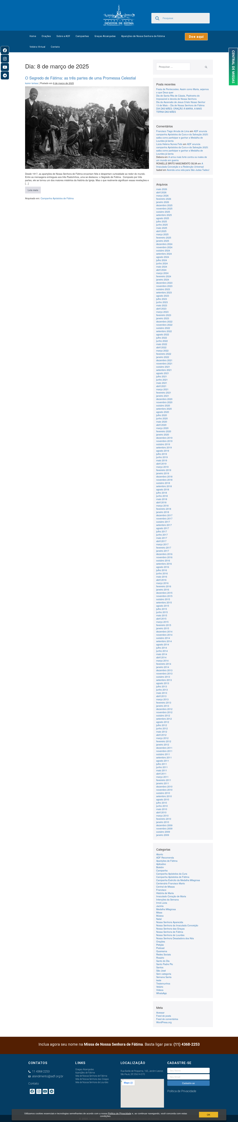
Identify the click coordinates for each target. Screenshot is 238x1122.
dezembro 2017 (164, 515)
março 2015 (162, 621)
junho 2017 (162, 534)
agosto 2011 (162, 760)
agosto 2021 (162, 373)
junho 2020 (162, 418)
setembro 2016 (164, 563)
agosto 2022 (162, 334)
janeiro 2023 (162, 318)
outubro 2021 (163, 366)
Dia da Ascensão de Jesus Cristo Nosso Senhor (180, 102)
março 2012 (162, 738)
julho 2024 (161, 260)
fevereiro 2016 (163, 586)
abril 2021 (161, 386)
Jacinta (160, 906)
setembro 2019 (164, 447)
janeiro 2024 (162, 279)
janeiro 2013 (162, 705)
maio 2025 (161, 227)
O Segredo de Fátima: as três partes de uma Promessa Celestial (80, 78)
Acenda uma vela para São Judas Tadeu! (188, 169)
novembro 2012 (164, 712)
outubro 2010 (163, 793)
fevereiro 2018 (163, 508)
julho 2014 (161, 647)
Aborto (159, 854)
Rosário (160, 957)
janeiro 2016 (162, 589)
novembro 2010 (164, 789)
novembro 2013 (164, 673)
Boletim (160, 867)
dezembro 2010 (164, 786)
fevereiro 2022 (163, 353)
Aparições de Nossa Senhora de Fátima (143, 36)
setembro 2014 (164, 641)
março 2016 (162, 583)
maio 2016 (161, 576)
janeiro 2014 (162, 667)
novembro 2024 (164, 247)
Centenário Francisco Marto (170, 883)
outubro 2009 (163, 831)
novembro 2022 (164, 324)
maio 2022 (161, 344)
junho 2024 (162, 263)
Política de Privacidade (119, 1113)
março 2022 (162, 350)
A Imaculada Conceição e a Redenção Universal (180, 165)
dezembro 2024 (164, 244)
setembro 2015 (164, 602)
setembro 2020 (164, 408)
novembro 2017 (164, 518)
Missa (159, 912)
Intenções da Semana (167, 899)
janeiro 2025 (162, 240)
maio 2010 (161, 809)
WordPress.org (164, 1022)
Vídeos (159, 990)
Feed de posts (163, 1015)
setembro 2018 (164, 486)
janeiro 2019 (162, 473)
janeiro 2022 (162, 357)
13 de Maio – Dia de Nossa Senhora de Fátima (180, 105)
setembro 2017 (164, 525)
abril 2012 (161, 734)
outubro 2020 (163, 405)
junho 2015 (162, 612)
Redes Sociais (163, 954)
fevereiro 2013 (163, 702)
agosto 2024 (162, 257)
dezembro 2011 (164, 747)
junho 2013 (162, 689)
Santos (159, 967)
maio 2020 (161, 421)
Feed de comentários (167, 1019)
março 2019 (162, 466)
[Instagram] (5, 58)
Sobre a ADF (63, 36)
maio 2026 (161, 189)
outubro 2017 (163, 521)
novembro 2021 (164, 363)
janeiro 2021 (162, 395)
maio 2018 (161, 499)
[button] (196, 36)
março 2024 (162, 273)
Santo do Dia (163, 960)
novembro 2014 (164, 634)
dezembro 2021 (164, 360)
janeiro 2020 (162, 434)
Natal (159, 918)
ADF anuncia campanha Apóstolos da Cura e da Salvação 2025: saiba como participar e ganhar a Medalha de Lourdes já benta (182, 135)
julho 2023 (161, 298)
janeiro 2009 (162, 835)
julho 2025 (161, 221)
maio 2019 (161, 460)
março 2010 (162, 815)
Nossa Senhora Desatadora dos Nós (175, 938)
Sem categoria (163, 973)
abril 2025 (161, 231)
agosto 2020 (162, 412)
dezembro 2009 (164, 825)
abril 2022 (161, 347)
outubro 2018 (163, 483)
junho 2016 (162, 573)
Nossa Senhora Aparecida (169, 922)
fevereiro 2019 (163, 470)
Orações (46, 36)
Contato (55, 47)
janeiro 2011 (162, 783)
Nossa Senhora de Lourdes (170, 935)
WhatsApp (161, 993)
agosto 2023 (162, 295)
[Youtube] (5, 67)
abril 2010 (161, 812)
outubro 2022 (163, 328)
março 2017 (162, 544)
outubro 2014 (163, 638)
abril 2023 (161, 308)
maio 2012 (161, 731)
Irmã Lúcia (161, 902)
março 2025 (162, 234)
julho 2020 (161, 415)
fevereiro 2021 (163, 392)
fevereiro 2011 (163, 780)
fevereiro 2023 (163, 315)
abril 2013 (161, 696)
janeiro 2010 (162, 822)
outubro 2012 (163, 715)
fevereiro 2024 (163, 276)
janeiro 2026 (162, 202)
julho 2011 (161, 763)
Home (33, 36)
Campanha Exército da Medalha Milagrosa (178, 880)
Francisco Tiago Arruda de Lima (172, 131)
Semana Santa (163, 977)
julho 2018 (161, 492)
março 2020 (162, 428)
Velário (159, 986)
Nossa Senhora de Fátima (169, 931)
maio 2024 (161, 266)
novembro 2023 (164, 286)
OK (208, 1114)
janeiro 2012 (162, 744)
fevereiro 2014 (163, 663)
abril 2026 (161, 192)
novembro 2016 (164, 557)
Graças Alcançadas (105, 36)
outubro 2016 (163, 560)
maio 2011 (161, 770)
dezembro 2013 (164, 670)
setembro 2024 (164, 253)
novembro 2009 (164, 828)
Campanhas (82, 36)
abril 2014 (161, 657)
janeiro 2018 (162, 512)
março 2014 (162, 660)
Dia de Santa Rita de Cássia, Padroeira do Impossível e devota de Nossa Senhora (178, 97)
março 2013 (162, 699)
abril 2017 (161, 541)
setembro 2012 (164, 718)
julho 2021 (161, 376)
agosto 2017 (162, 528)
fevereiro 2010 (163, 818)
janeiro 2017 (162, 550)
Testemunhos (163, 983)
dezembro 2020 (164, 399)
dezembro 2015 (164, 592)
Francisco (161, 889)
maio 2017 (161, 537)
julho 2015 (161, 608)
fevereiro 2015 (163, 625)
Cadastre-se (188, 1083)
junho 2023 (162, 302)
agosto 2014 (162, 644)
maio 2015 (161, 615)
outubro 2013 (163, 676)
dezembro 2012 (164, 709)
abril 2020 (161, 424)
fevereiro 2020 (163, 431)
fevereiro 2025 (163, 237)
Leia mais (34, 189)
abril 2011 (161, 773)
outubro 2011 (163, 754)
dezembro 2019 (164, 437)
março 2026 (162, 195)
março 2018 (162, 505)
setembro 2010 (164, 796)
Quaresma (161, 951)
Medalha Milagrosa (166, 909)
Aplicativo (161, 864)
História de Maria (165, 893)
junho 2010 (162, 805)
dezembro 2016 (164, 554)
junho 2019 (162, 457)
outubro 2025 (163, 211)
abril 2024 (161, 269)
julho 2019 (161, 453)
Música (160, 915)
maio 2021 (161, 382)
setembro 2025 (164, 215)
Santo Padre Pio (164, 964)
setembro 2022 (164, 331)
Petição (160, 944)
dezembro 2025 (164, 205)
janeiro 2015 (162, 628)
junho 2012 (162, 728)
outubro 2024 (163, 250)
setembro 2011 (164, 757)
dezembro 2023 (164, 282)
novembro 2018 (164, 479)
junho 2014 (162, 650)
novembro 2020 (164, 402)
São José (161, 970)
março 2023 (162, 311)
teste (158, 980)
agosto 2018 (162, 489)
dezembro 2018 (164, 476)
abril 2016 (161, 579)
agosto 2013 (162, 683)
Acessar (160, 1012)
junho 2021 (162, 379)
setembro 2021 (164, 370)
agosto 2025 (162, 218)
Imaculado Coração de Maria (171, 896)
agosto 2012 (162, 722)
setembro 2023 (164, 292)
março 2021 (162, 389)
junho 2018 (162, 495)
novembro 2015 (164, 596)
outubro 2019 (163, 444)
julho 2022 (161, 337)
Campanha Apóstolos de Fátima (57, 198)
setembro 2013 (164, 680)
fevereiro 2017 (163, 547)
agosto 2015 (162, 605)
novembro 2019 (164, 441)
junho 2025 (162, 224)
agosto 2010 (162, 799)
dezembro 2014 (164, 631)
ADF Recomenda (165, 857)
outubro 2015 (163, 599)
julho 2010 (161, 802)
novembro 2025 (164, 208)
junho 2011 (162, 767)
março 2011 (162, 776)
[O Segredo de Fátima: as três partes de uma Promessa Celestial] (87, 127)
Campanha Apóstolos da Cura (171, 873)
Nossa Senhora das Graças (170, 928)
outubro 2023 (163, 289)
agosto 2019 (162, 450)
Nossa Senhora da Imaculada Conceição (177, 925)
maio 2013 (161, 692)
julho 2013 (161, 686)
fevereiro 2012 (163, 741)
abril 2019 (161, 463)
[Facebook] (5, 50)
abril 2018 (161, 502)
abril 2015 (161, 618)
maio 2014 (161, 654)
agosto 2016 (162, 567)
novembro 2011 (164, 751)
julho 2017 (161, 531)
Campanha (162, 870)
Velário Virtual (37, 47)
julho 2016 (161, 570)
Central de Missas (165, 886)
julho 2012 (161, 725)
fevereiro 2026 (163, 198)
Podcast (160, 948)
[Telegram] (5, 75)
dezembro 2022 (164, 321)
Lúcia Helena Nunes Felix (169, 144)
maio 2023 (161, 305)
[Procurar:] (173, 67)
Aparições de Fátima (166, 860)
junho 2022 (162, 340)
